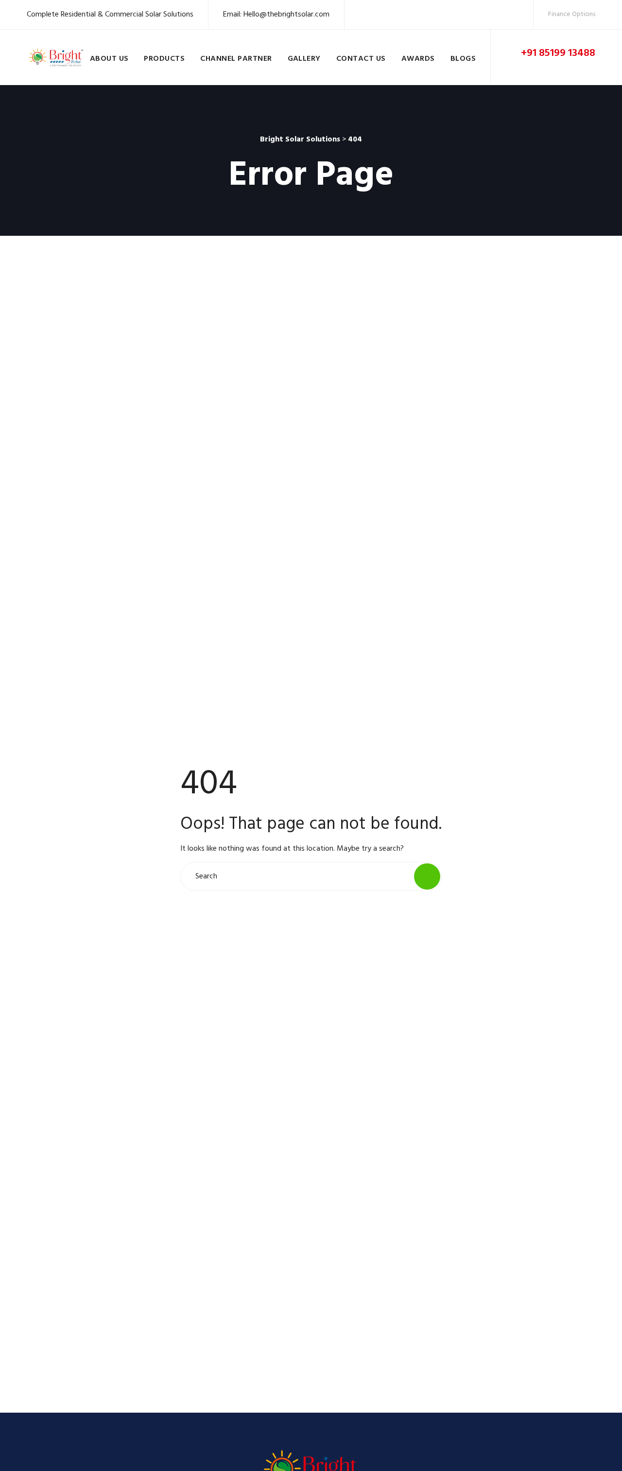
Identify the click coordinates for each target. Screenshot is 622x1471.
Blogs (463, 59)
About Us (109, 59)
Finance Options (571, 14)
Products (164, 59)
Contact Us (361, 59)
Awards (418, 59)
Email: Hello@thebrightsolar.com (276, 14)
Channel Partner (236, 59)
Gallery (304, 59)
